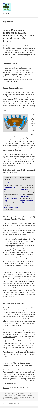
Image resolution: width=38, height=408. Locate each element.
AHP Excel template (12, 372)
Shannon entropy (9, 336)
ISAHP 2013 (15, 399)
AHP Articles (23, 394)
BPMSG (6, 13)
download (20, 397)
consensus (5, 397)
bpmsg (15, 394)
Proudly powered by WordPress (11, 403)
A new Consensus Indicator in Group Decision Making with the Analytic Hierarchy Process (18, 35)
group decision (27, 397)
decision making (13, 397)
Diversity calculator (9, 383)
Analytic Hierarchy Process (20, 395)
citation (30, 395)
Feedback (6, 387)
